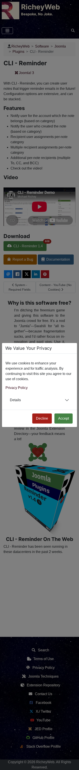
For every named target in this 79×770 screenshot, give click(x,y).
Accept (63, 418)
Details (15, 400)
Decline (42, 418)
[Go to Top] (71, 762)
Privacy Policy (16, 388)
